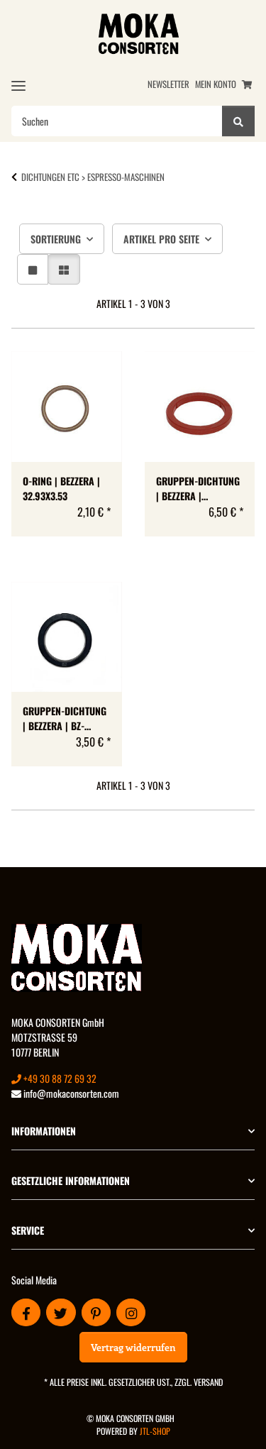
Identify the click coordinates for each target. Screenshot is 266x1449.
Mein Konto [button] (215, 84)
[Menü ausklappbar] (18, 85)
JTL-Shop (155, 1431)
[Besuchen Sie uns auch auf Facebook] (25, 1312)
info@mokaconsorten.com (70, 1093)
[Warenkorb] (247, 84)
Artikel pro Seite (161, 238)
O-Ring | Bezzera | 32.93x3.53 (61, 488)
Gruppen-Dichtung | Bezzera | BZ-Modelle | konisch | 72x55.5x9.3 (66, 718)
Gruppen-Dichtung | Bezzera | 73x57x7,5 (198, 488)
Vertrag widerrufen (133, 1347)
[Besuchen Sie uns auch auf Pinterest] (96, 1312)
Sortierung (56, 238)
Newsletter (168, 84)
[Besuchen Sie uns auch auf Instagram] (130, 1312)
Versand (208, 1382)
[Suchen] (238, 121)
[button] (32, 269)
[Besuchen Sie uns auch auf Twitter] (60, 1312)
